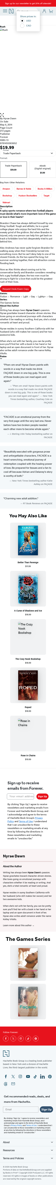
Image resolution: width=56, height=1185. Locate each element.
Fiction (3, 296)
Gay (33, 296)
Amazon (6, 188)
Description (6, 206)
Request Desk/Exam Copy (16, 288)
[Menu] (5, 11)
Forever (4, 137)
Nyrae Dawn (9, 118)
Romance (15, 296)
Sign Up (42, 796)
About (6, 1142)
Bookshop (7, 195)
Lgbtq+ (42, 296)
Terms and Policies (13, 1158)
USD (28, 20)
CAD (28, 25)
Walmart (6, 202)
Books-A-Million (45, 188)
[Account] (44, 11)
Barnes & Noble (24, 188)
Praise (3, 356)
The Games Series (9, 302)
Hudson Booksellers (28, 195)
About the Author (9, 305)
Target (46, 195)
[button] (28, 115)
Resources (9, 1150)
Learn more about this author (17, 925)
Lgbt (25, 296)
